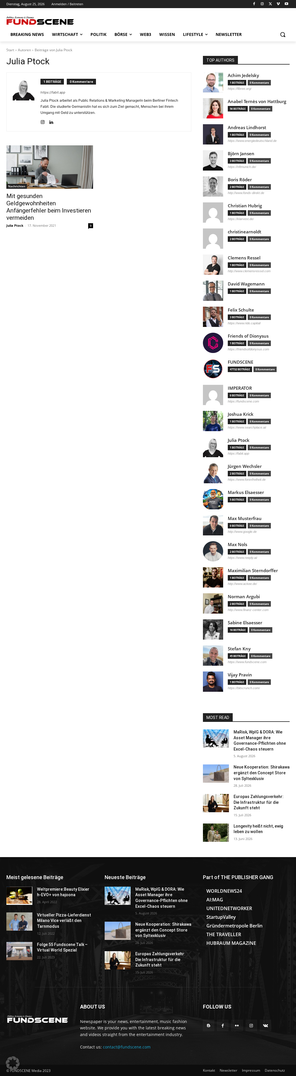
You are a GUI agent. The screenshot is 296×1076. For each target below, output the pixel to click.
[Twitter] (270, 4)
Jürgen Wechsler (245, 466)
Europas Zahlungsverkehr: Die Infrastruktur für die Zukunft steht (259, 802)
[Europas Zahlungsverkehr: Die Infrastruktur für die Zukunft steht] (216, 803)
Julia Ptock (14, 225)
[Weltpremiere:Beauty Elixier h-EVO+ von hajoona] (19, 896)
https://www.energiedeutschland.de (252, 140)
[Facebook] (254, 4)
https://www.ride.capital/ (244, 323)
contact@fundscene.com (127, 1047)
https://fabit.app (52, 92)
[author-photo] (26, 102)
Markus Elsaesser (246, 492)
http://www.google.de (242, 531)
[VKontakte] (265, 1025)
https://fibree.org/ (239, 88)
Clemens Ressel (244, 258)
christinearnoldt (244, 232)
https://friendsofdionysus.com (248, 349)
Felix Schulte (241, 310)
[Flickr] (237, 1025)
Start (10, 49)
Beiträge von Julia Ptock (53, 49)
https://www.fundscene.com (247, 662)
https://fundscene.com (243, 401)
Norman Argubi (244, 596)
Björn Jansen (241, 153)
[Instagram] (262, 4)
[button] (283, 34)
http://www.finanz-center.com (248, 610)
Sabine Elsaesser (245, 622)
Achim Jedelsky (243, 75)
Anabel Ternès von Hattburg (257, 101)
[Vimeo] (278, 4)
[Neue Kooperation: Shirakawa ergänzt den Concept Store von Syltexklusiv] (216, 773)
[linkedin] (51, 121)
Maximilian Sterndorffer (253, 570)
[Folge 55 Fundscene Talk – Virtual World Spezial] (19, 951)
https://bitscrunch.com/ (244, 688)
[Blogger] (208, 1025)
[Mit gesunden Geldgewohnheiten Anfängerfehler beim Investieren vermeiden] (49, 167)
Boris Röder (240, 179)
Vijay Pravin (240, 675)
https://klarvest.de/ (241, 219)
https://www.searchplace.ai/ (247, 427)
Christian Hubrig (245, 205)
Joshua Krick (241, 414)
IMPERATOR (240, 388)
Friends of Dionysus (248, 336)
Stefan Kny (239, 649)
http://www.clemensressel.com (249, 271)
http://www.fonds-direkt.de (246, 193)
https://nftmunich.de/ (242, 167)
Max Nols (237, 544)
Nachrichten (16, 186)
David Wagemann (246, 284)
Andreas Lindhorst (247, 127)
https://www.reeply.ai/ (242, 557)
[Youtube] (286, 4)
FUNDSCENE (240, 362)
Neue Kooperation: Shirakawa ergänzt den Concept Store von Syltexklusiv (262, 773)
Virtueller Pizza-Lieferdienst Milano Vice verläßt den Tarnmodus (64, 921)
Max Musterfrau (245, 518)
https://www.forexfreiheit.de (247, 479)
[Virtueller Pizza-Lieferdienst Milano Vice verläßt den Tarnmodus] (19, 921)
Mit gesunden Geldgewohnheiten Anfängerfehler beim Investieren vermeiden (48, 207)
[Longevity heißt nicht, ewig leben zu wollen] (216, 833)
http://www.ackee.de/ (242, 583)
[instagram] (42, 121)
